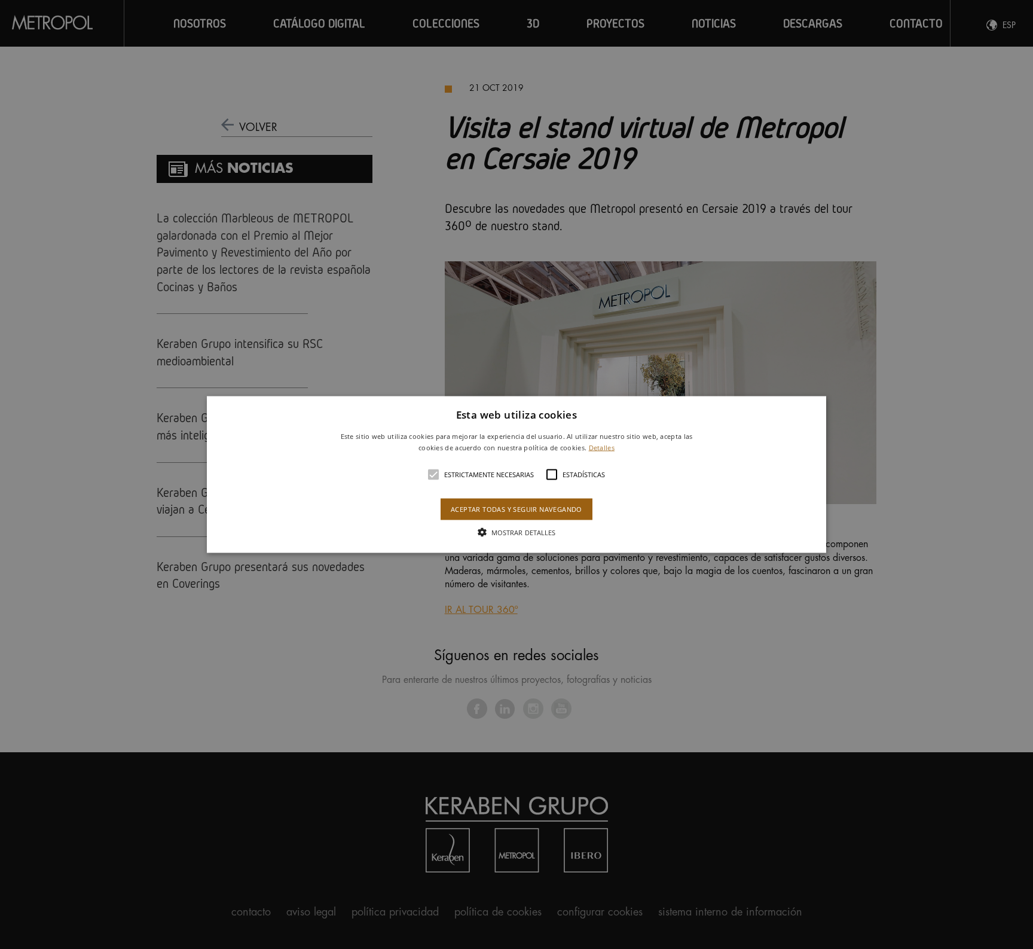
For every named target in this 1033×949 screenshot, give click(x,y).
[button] (517, 474)
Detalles (602, 447)
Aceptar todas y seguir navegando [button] (516, 509)
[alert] (516, 474)
